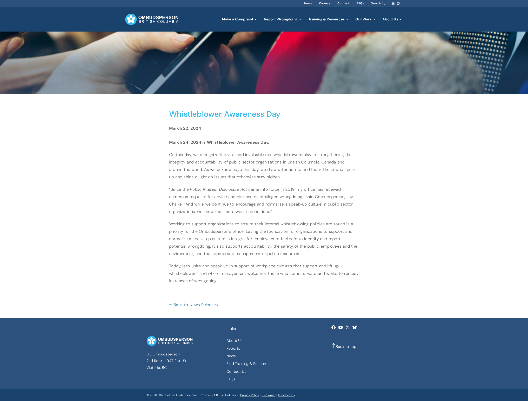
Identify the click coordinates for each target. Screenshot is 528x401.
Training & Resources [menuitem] (326, 19)
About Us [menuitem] (390, 19)
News (308, 3)
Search (376, 3)
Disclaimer (269, 395)
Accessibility (286, 395)
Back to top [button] (346, 346)
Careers (324, 3)
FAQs (360, 3)
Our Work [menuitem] (363, 19)
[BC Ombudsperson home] (152, 19)
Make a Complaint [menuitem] (237, 19)
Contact (343, 3)
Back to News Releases (195, 304)
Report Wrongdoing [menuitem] (281, 19)
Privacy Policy (249, 395)
